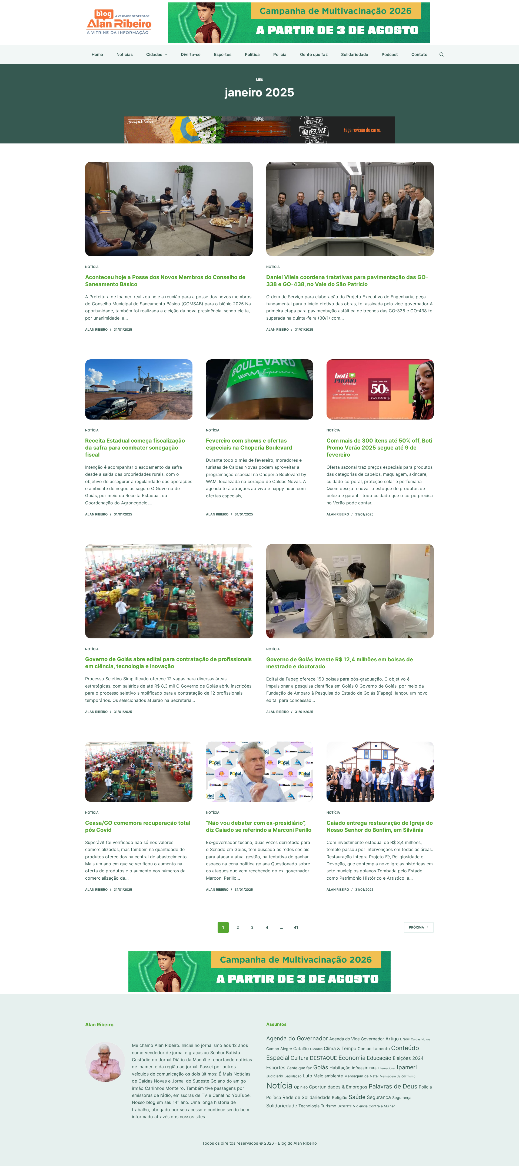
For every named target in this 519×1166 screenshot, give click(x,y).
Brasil (405, 1039)
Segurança (379, 1097)
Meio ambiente (328, 1075)
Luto (307, 1075)
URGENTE (345, 1106)
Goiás (320, 1067)
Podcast (390, 54)
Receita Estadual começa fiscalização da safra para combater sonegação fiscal (135, 447)
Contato (419, 54)
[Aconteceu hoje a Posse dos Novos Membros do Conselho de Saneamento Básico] (169, 209)
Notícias (125, 54)
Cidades (154, 54)
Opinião (301, 1087)
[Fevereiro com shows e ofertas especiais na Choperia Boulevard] (259, 389)
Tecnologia (309, 1106)
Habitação (340, 1067)
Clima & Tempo (340, 1048)
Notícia (92, 267)
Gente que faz (314, 54)
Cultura (299, 1058)
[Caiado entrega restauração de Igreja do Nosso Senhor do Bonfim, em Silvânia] (380, 772)
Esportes (222, 54)
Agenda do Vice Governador (356, 1038)
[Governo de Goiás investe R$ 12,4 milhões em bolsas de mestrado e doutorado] (350, 591)
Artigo (392, 1038)
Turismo (328, 1106)
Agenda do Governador (297, 1038)
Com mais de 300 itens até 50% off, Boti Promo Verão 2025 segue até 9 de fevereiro (379, 447)
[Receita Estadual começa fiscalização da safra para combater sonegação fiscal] (138, 389)
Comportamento (374, 1048)
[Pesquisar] (442, 54)
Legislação (293, 1076)
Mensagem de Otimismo (397, 1076)
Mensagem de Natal (361, 1076)
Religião (339, 1097)
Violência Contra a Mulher (374, 1106)
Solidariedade (354, 54)
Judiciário (274, 1076)
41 (296, 927)
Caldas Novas (420, 1039)
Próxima (416, 927)
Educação (379, 1058)
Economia (351, 1057)
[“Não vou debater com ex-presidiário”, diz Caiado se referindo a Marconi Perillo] (259, 772)
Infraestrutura (364, 1068)
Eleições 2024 (408, 1058)
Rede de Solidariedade (306, 1097)
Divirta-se (191, 54)
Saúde (357, 1097)
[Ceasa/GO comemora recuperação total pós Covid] (138, 772)
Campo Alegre (279, 1048)
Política (252, 54)
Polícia (280, 54)
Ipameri (407, 1067)
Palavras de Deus (393, 1086)
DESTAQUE (323, 1058)
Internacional (386, 1068)
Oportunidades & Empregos (338, 1087)
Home (97, 54)
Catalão (301, 1048)
